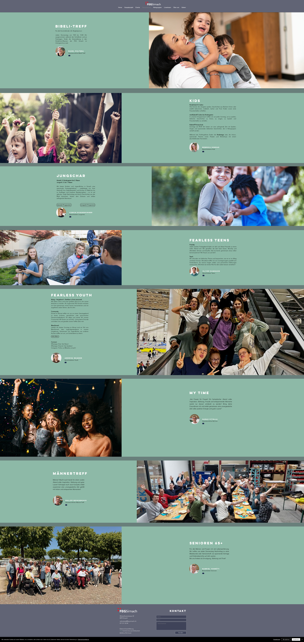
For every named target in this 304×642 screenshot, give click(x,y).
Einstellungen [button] (276, 639)
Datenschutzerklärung (83, 639)
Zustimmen (296, 639)
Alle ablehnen (286, 639)
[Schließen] (302, 639)
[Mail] (69, 55)
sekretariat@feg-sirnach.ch (128, 621)
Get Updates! (68, 346)
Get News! (65, 344)
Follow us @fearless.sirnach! (67, 348)
